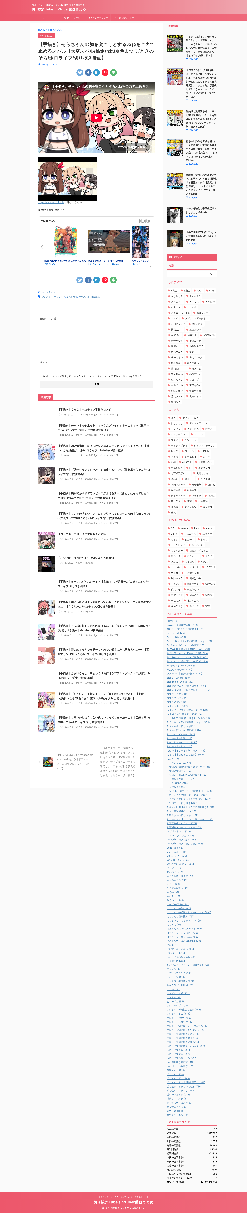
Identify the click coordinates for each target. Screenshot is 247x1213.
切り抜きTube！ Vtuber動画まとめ (59, 9)
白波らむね (193, 589)
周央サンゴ (204, 467)
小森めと (175, 583)
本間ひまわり (178, 484)
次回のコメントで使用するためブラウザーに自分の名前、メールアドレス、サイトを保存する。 (93, 376)
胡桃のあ (175, 600)
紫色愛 (208, 595)
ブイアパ (210, 567)
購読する (177, 257)
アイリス (194, 301)
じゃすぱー (177, 550)
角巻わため (195, 390)
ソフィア (198, 434)
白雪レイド (177, 595)
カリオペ (191, 307)
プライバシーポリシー (97, 17)
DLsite (145, 221)
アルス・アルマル (198, 423)
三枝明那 (205, 451)
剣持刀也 (187, 462)
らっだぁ (189, 561)
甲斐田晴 (196, 495)
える (173, 417)
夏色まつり (71, 296)
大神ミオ (191, 335)
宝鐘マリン (177, 346)
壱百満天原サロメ (180, 473)
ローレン (189, 451)
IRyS (211, 290)
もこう (208, 556)
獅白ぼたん (195, 374)
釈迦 (207, 606)
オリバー (210, 428)
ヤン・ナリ (190, 440)
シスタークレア (179, 434)
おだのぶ (189, 539)
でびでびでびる (190, 417)
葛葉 (189, 501)
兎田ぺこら (197, 323)
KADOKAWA (50, 264)
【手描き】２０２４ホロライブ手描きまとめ (84, 409)
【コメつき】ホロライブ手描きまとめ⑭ (82, 534)
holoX (200, 290)
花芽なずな (177, 606)
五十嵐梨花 (190, 456)
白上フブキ (195, 379)
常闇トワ (194, 351)
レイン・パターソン (204, 445)
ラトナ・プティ (179, 445)
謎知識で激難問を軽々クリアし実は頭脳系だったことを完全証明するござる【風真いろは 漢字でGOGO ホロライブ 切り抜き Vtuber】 (201, 119)
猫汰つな (175, 589)
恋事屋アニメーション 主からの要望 (106, 261)
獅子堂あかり (178, 495)
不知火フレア (178, 323)
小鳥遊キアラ (196, 346)
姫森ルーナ (195, 340)
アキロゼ (210, 301)
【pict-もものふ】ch (51, 202)
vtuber (209, 528)
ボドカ (174, 572)
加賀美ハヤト (205, 462)
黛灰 (173, 512)
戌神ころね (177, 357)
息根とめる (193, 583)
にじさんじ (177, 423)
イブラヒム (193, 428)
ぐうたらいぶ (178, 544)
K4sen (184, 528)
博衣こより (177, 329)
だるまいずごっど (198, 550)
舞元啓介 (175, 501)
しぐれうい (197, 544)
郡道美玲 (203, 501)
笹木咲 (211, 495)
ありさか (207, 533)
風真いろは (195, 396)
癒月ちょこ (177, 379)
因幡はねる (195, 578)
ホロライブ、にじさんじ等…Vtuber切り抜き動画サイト (123, 1197)
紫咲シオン (177, 390)
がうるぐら (177, 296)
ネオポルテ (193, 567)
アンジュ (175, 428)
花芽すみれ (193, 600)
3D (172, 528)
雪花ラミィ (177, 396)
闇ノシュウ (190, 506)
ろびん (204, 561)
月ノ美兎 (205, 478)
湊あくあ (196, 368)
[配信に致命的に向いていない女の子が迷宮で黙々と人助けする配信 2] (65, 242)
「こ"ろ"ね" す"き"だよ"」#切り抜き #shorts (86, 557)
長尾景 (174, 506)
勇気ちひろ (177, 467)
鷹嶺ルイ (175, 401)
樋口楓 (211, 484)
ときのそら (47, 296)
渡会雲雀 (191, 490)
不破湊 (174, 456)
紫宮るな (194, 595)
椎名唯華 (196, 484)
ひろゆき (175, 556)
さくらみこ (195, 296)
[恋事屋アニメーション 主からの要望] (109, 242)
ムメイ (174, 318)
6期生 (187, 290)
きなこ (204, 539)
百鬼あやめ (195, 385)
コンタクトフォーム (70, 17)
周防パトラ (177, 578)
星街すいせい (196, 357)
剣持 (173, 462)
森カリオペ (193, 362)
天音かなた (177, 340)
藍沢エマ (194, 606)
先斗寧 (206, 456)
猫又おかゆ (177, 374)
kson (196, 528)
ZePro (174, 533)
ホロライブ (59, 296)
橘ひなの (210, 583)
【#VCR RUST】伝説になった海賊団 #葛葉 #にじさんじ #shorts (201, 236)
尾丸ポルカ (177, 351)
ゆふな (174, 561)
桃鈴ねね (95, 296)
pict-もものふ (48, 292)
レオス (174, 451)
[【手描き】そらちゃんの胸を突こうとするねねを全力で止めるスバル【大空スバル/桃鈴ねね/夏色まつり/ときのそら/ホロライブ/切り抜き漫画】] (96, 72)
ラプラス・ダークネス (196, 318)
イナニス (175, 307)
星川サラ (189, 478)
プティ (174, 440)
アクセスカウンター (124, 17)
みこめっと (193, 556)
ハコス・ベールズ (180, 312)
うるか (174, 539)
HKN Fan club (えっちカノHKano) (103, 264)
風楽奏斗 (207, 506)
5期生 (174, 290)
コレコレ (175, 567)
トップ (43, 17)
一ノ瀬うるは (192, 572)
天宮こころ (202, 473)
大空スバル (84, 296)
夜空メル (175, 335)
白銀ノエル (177, 385)
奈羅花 (174, 478)
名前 (43, 362)
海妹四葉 (175, 490)
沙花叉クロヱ (178, 368)
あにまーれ (190, 533)
